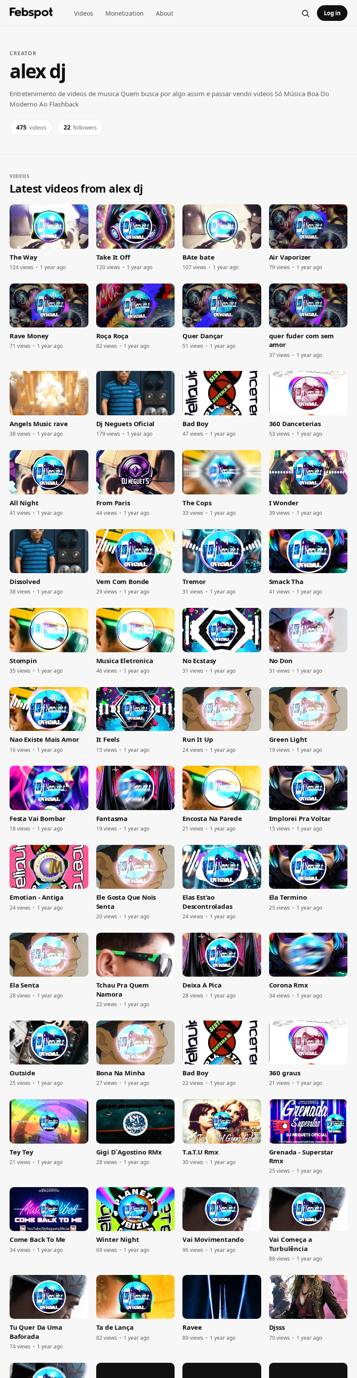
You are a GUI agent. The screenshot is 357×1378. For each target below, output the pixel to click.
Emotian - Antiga (37, 897)
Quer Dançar (202, 335)
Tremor (194, 581)
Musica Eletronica (124, 660)
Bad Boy (195, 423)
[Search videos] (305, 13)
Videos (83, 13)
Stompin (23, 660)
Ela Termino (288, 897)
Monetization (124, 13)
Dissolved (25, 581)
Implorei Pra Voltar (300, 818)
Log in (332, 13)
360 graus (284, 1072)
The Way (23, 257)
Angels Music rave (39, 423)
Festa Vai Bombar (38, 818)
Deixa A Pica (202, 985)
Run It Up (197, 739)
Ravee (192, 1327)
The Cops (197, 502)
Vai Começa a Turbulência (290, 1243)
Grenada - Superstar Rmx (301, 1156)
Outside (22, 1072)
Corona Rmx (288, 985)
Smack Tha (286, 581)
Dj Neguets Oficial (125, 423)
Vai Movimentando (213, 1239)
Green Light (288, 739)
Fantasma (112, 818)
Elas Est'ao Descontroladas (207, 901)
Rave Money (29, 335)
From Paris (113, 502)
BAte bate (198, 257)
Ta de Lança (115, 1327)
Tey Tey (22, 1152)
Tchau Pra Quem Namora (122, 989)
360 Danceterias (295, 423)
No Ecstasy (199, 660)
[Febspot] (31, 13)
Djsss (277, 1327)
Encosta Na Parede (212, 818)
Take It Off (113, 257)
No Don (281, 660)
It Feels (108, 739)
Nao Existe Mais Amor (44, 739)
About (164, 13)
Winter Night (117, 1239)
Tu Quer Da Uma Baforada (36, 1331)
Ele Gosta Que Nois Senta (126, 901)
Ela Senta (24, 985)
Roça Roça (112, 335)
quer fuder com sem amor (301, 340)
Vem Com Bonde (122, 581)
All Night (24, 502)
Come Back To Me (37, 1239)
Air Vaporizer (290, 257)
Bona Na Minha (120, 1072)
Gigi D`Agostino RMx (129, 1152)
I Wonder (284, 502)
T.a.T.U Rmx (200, 1152)
